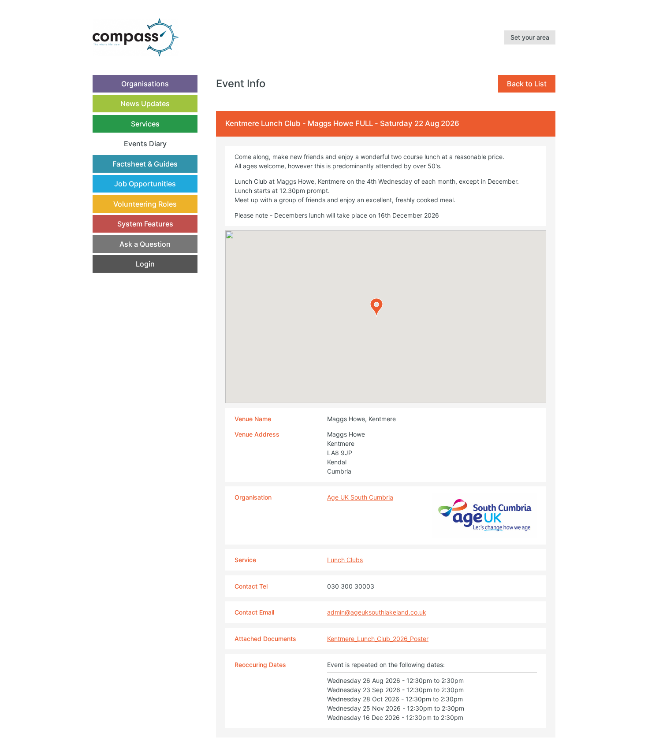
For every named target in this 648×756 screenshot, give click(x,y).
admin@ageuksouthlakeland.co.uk (376, 612)
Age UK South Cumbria (360, 497)
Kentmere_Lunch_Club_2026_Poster (377, 638)
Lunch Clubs (345, 559)
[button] (376, 307)
